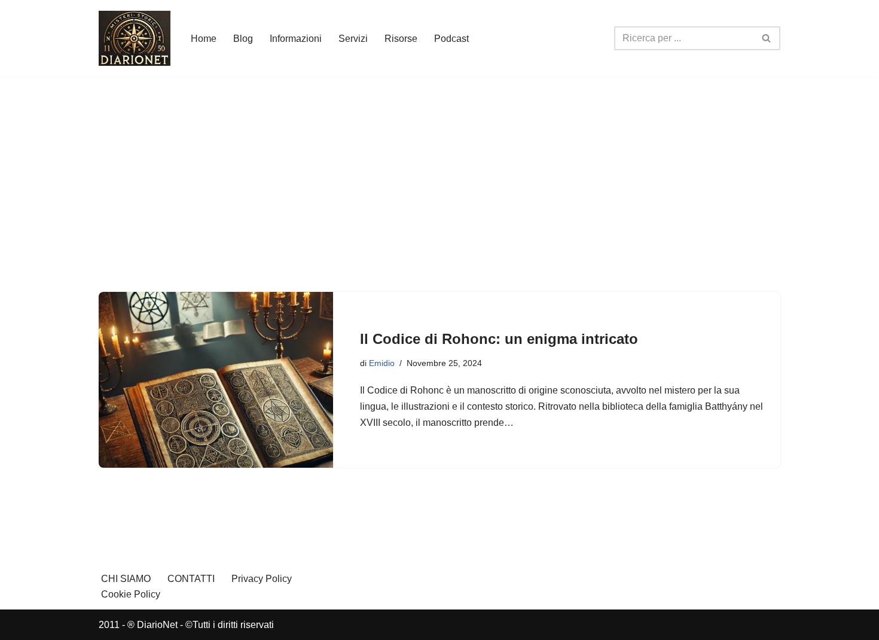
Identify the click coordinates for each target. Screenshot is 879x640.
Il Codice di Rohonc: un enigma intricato (499, 339)
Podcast (451, 38)
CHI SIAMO (126, 579)
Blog (243, 38)
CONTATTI (191, 579)
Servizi (353, 38)
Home (203, 38)
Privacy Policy (261, 579)
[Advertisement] (439, 166)
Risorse (400, 38)
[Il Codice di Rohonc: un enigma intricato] (216, 380)
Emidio (382, 363)
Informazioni (296, 38)
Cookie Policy (130, 594)
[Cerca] (766, 38)
